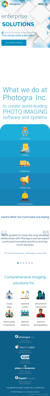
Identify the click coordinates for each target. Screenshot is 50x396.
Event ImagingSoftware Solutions (25, 372)
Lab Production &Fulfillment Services (25, 351)
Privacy (32, 394)
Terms (38, 394)
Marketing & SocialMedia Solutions (25, 382)
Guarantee (45, 394)
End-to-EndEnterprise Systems (25, 341)
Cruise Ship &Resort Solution (25, 362)
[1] (18, 263)
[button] (13, 43)
